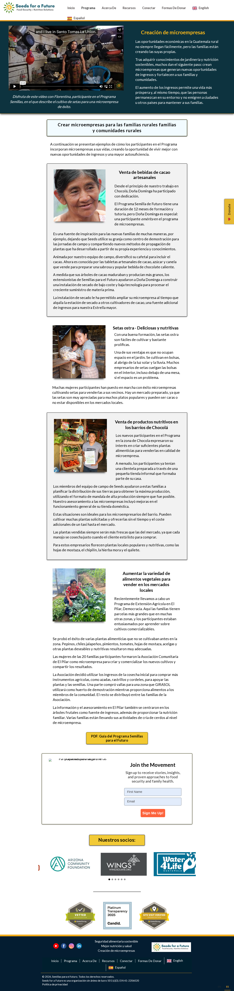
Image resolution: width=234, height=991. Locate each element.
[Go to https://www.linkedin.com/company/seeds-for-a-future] (79, 946)
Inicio (55, 961)
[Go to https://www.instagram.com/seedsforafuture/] (71, 946)
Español (120, 967)
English (178, 960)
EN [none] (219, 986)
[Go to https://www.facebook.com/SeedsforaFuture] (63, 946)
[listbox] (223, 987)
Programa (70, 961)
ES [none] (227, 986)
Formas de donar (150, 961)
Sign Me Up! (152, 813)
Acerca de (89, 961)
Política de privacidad (55, 984)
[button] (117, 738)
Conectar (126, 961)
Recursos (108, 961)
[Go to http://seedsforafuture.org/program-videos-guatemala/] (56, 946)
